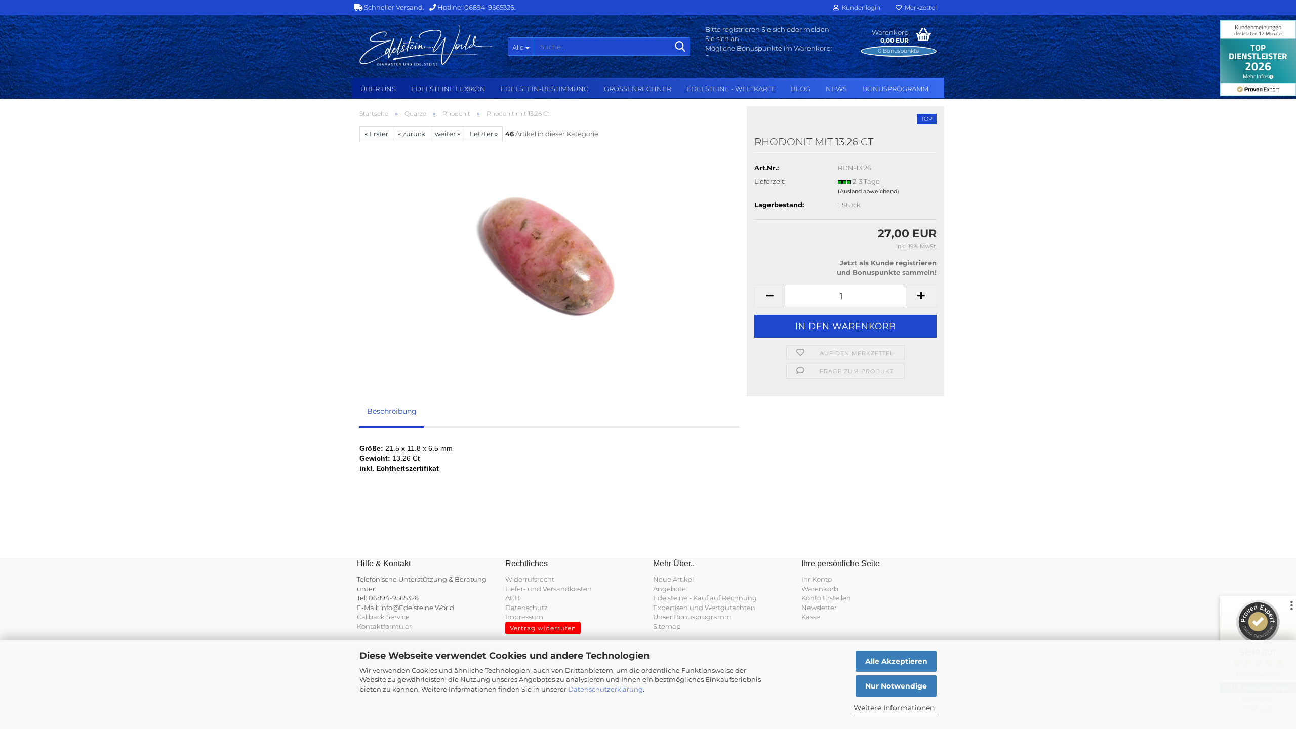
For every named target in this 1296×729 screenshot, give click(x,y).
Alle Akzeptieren (896, 661)
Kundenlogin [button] (859, 7)
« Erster (376, 134)
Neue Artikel (673, 579)
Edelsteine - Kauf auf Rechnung (705, 598)
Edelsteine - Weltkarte (731, 89)
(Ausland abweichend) (868, 191)
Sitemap (667, 626)
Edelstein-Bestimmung (545, 89)
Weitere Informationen (894, 707)
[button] (769, 296)
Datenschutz (526, 607)
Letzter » (484, 134)
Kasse (810, 617)
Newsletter (819, 607)
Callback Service (383, 617)
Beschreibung (392, 411)
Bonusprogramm (895, 89)
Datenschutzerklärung (605, 689)
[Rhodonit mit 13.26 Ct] (549, 255)
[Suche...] (680, 47)
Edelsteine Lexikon (448, 89)
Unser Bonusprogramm (692, 617)
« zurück (411, 134)
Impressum (524, 617)
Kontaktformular (384, 626)
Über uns (378, 89)
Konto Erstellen (826, 598)
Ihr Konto (816, 579)
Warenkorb (819, 589)
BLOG (801, 89)
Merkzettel (919, 7)
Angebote (669, 589)
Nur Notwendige (896, 686)
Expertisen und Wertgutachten (704, 607)
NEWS (836, 89)
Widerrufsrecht (529, 579)
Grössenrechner (637, 89)
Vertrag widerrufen (543, 628)
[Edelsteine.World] (426, 45)
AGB (512, 598)
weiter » (447, 134)
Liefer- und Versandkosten (548, 589)
